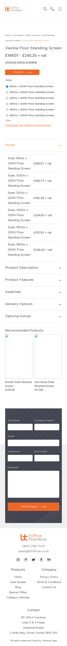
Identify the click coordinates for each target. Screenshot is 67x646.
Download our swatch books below (28, 125)
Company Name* (44, 421)
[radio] (31, 86)
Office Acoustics (33, 35)
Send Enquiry (29, 506)
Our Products (18, 35)
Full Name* (14, 421)
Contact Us (49, 587)
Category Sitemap (18, 597)
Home (8, 35)
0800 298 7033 (33, 546)
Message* (13, 467)
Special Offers (18, 592)
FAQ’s (18, 577)
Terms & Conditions (49, 582)
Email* (11, 436)
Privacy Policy (49, 577)
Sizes (9, 80)
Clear (8, 120)
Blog (18, 587)
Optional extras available (21, 62)
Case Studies (18, 582)
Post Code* (40, 452)
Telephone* (14, 452)
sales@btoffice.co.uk (33, 551)
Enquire (18, 72)
